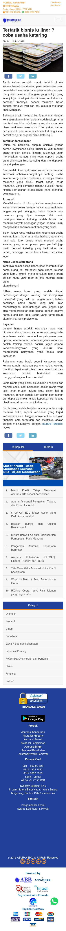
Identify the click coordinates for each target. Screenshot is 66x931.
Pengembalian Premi (33, 805)
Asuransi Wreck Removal (33, 754)
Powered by (33, 873)
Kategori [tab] (33, 605)
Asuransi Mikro (33, 746)
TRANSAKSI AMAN (33, 707)
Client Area (55, 2)
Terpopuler (18, 447)
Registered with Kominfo (33, 895)
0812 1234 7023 (32, 11)
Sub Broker (55, 5)
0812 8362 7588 (33, 773)
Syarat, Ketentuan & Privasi (33, 808)
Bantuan (33, 798)
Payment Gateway (33, 909)
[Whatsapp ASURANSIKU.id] (54, 901)
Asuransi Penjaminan (33, 743)
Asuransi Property (33, 735)
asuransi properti (52, 423)
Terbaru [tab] (48, 447)
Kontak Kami (33, 759)
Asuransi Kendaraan (33, 732)
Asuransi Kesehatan (33, 750)
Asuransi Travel (33, 739)
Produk (33, 725)
